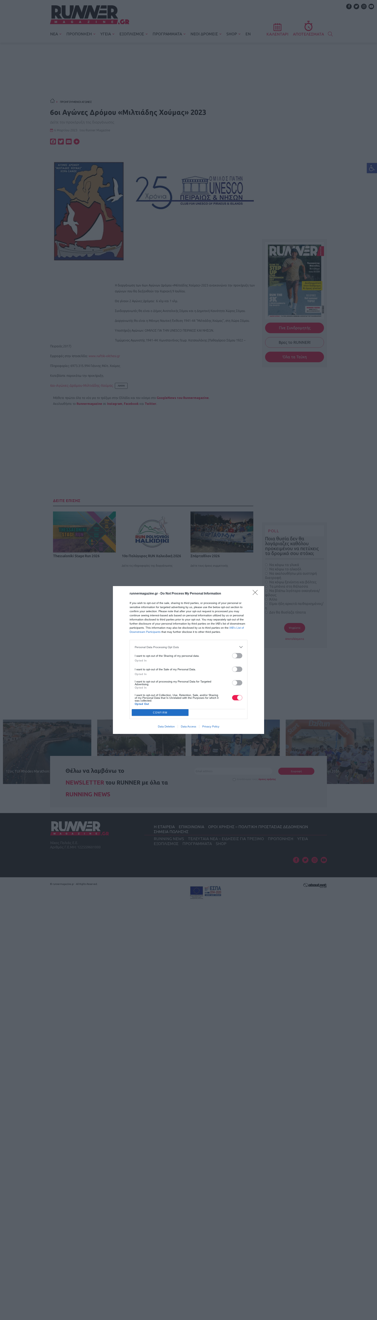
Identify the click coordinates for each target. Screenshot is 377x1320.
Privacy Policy (210, 726)
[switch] (237, 655)
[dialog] (188, 660)
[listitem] (188, 647)
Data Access (188, 726)
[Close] (256, 593)
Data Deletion (166, 726)
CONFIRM (160, 712)
